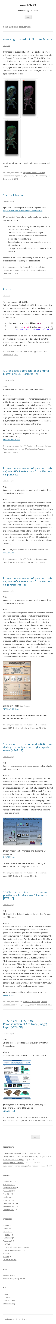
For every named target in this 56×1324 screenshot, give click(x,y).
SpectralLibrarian (13, 195)
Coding (6, 1225)
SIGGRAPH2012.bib (11, 709)
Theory (6, 1253)
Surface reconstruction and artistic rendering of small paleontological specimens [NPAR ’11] (27, 747)
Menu (28, 17)
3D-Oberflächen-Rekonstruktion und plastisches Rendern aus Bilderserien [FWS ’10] (26, 895)
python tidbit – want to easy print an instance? (21, 1166)
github (25, 270)
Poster (25, 728)
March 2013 (7, 1200)
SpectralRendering (39, 176)
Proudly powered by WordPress (15, 1319)
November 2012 (9, 1206)
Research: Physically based (14, 1278)
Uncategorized (9, 1260)
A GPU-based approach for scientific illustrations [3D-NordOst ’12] (26, 372)
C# (21, 270)
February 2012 (8, 1209)
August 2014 (8, 1191)
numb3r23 (28, 5)
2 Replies (6, 45)
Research (7, 176)
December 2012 (9, 1203)
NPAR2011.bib (9, 857)
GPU (26, 449)
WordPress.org (9, 1303)
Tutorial (26, 351)
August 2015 (8, 1184)
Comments (9, 1300)
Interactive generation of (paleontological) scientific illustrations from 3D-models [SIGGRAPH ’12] (27, 581)
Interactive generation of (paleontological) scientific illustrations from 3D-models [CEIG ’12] (27, 471)
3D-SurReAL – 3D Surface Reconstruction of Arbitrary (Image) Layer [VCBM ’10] (25, 1024)
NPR (24, 446)
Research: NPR (9, 1275)
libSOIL (7, 289)
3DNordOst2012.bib (11, 439)
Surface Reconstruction (14, 1250)
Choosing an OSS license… (13, 1163)
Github (5, 1228)
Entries (7, 1297)
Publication (31, 446)
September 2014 (9, 1188)
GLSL (22, 176)
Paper (40, 449)
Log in (5, 1294)
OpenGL (28, 176)
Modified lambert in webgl (13, 1159)
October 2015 (8, 1181)
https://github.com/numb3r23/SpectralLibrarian (22, 210)
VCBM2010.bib (9, 1111)
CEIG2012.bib (8, 552)
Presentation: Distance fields (14, 1153)
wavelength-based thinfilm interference (27, 39)
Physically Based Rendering (34, 172)
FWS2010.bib (8, 995)
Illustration (33, 449)
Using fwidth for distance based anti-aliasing (20, 1156)
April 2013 (7, 1197)
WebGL (7, 1234)
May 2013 (7, 1194)
